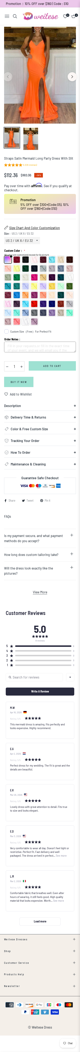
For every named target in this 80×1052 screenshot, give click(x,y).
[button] (20, 165)
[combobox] (70, 677)
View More (40, 592)
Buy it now (19, 381)
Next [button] (72, 76)
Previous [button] (7, 76)
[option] (40, 75)
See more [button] (61, 855)
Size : (19, 233)
